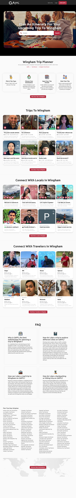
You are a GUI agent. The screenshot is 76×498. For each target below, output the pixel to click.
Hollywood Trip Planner (26, 448)
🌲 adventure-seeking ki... (11, 227)
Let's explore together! (46, 202)
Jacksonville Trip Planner (27, 427)
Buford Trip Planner (43, 412)
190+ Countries (32, 37)
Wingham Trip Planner (44, 67)
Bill (23, 270)
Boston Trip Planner (7, 435)
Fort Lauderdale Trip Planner (27, 445)
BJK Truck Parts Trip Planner (63, 429)
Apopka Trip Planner (43, 449)
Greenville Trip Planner (44, 441)
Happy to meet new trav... (65, 227)
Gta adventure (25, 132)
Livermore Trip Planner (26, 423)
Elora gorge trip (43, 132)
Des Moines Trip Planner (44, 415)
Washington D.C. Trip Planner (10, 415)
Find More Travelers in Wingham (38, 312)
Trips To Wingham (38, 110)
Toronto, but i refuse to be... (65, 132)
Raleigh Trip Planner (43, 427)
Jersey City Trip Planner (8, 423)
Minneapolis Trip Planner (45, 413)
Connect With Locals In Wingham (38, 180)
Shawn (42, 270)
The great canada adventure (12, 132)
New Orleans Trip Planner (45, 440)
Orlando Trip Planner (26, 412)
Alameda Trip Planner (44, 410)
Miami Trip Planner (43, 432)
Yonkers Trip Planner (8, 451)
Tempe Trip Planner (61, 426)
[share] (18, 120)
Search (57, 33)
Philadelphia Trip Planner (27, 416)
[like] (18, 117)
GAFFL (28, 67)
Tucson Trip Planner (61, 413)
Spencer (60, 270)
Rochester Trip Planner (62, 418)
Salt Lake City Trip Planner (45, 419)
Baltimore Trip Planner (26, 429)
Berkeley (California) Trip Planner (46, 424)
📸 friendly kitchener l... (29, 227)
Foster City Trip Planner (62, 438)
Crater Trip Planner (61, 432)
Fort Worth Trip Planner (62, 430)
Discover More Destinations (38, 467)
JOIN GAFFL (63, 2)
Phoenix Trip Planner (8, 437)
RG (23, 299)
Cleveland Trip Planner (62, 412)
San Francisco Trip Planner (9, 427)
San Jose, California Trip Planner (10, 418)
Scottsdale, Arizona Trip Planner (46, 448)
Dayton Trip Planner (61, 440)
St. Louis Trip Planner (26, 430)
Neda (59, 299)
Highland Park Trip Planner (27, 440)
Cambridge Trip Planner (44, 426)
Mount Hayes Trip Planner (27, 435)
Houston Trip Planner (8, 441)
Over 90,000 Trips (50, 37)
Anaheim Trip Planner (26, 449)
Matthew (7, 299)
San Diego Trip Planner (8, 443)
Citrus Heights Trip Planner (45, 423)
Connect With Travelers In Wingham (38, 246)
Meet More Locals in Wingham (38, 235)
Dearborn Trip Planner (62, 415)
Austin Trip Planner (7, 434)
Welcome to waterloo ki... (11, 202)
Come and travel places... (29, 202)
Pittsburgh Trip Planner (26, 432)
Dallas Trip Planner (7, 432)
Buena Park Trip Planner (44, 416)
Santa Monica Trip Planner (63, 441)
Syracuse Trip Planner (62, 437)
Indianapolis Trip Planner (8, 449)
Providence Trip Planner (26, 434)
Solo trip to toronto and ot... (29, 158)
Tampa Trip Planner (7, 448)
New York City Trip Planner (9, 424)
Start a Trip (50, 2)
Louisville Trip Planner (62, 427)
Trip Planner (34, 67)
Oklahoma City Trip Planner (63, 448)
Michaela (42, 299)
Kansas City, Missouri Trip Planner (29, 413)
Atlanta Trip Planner (7, 419)
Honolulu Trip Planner (26, 438)
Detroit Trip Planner (61, 416)
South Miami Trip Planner (27, 424)
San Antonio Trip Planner (27, 415)
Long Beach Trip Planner (62, 423)
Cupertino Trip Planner (26, 426)
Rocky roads (42, 158)
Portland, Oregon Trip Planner (10, 445)
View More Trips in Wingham (38, 169)
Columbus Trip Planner (26, 410)
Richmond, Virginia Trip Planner (46, 437)
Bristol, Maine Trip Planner (63, 445)
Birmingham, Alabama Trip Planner (11, 446)
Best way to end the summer (12, 158)
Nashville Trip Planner (26, 446)
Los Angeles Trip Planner (9, 412)
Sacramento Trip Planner (26, 421)
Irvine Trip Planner (25, 437)
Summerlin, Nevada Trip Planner (64, 435)
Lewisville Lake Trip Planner (45, 438)
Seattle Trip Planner (7, 416)
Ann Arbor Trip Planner (62, 410)
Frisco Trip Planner (61, 434)
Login (56, 2)
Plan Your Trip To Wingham (38, 96)
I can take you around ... (64, 202)
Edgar (6, 270)
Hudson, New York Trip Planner (10, 410)
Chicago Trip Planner (8, 413)
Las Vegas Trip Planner (44, 418)
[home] (14, 3)
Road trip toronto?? (62, 158)
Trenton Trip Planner (8, 426)
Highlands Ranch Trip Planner (46, 421)
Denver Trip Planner (7, 421)
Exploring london (45, 227)
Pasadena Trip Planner (62, 424)
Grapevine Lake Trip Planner (63, 443)
